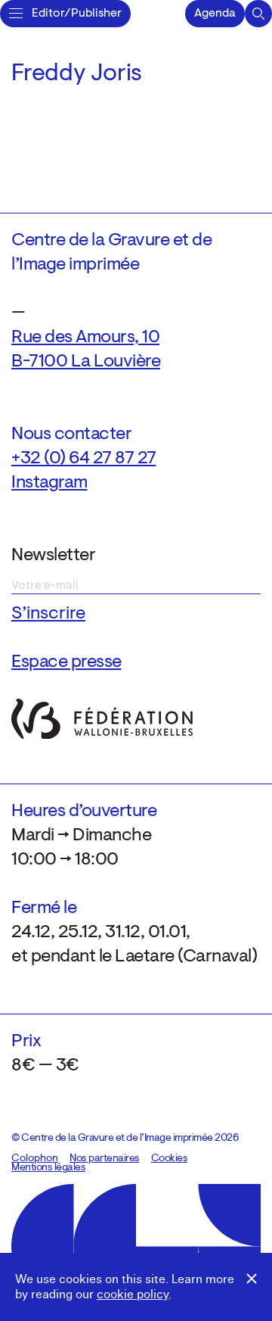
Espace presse (66, 662)
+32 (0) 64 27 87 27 (83, 459)
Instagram (49, 483)
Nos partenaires (105, 1159)
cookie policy (132, 1294)
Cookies (169, 1159)
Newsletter (53, 556)
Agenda (215, 14)
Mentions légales (48, 1168)
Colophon (34, 1159)
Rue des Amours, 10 (85, 338)
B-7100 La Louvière (85, 362)
